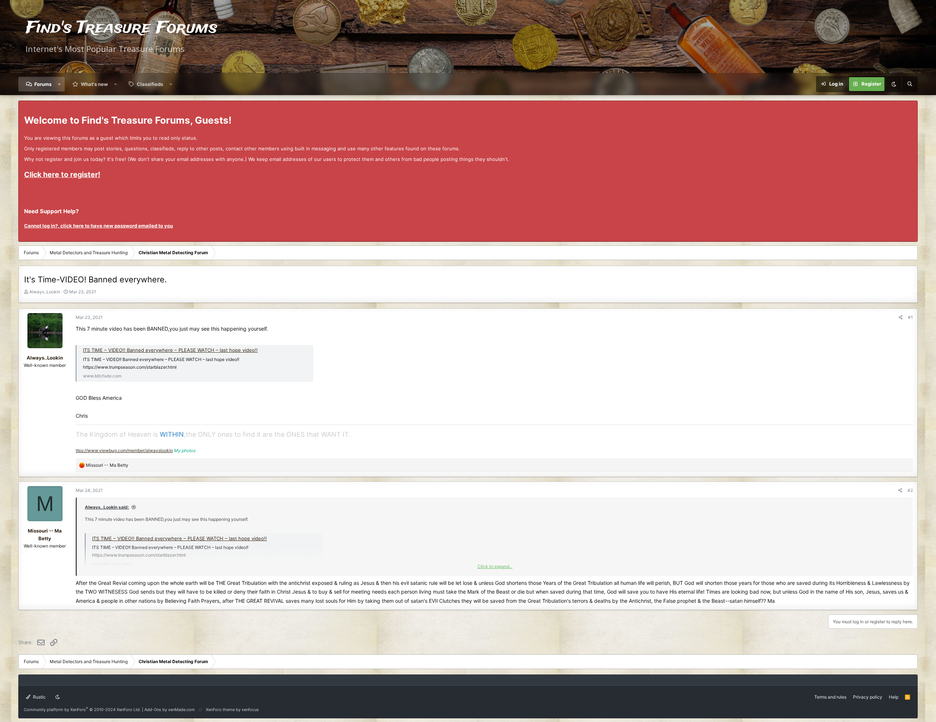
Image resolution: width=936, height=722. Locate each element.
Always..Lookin (44, 291)
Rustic (39, 697)
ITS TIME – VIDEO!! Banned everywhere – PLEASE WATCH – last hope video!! (170, 350)
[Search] (910, 84)
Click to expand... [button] (495, 566)
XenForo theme (220, 709)
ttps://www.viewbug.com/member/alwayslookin (124, 450)
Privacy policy (867, 697)
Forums (43, 84)
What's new (94, 84)
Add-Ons (152, 709)
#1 (910, 317)
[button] (59, 84)
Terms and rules (830, 697)
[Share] (900, 317)
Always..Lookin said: (107, 507)
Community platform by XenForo (82, 709)
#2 (910, 490)
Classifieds (150, 84)
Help (893, 697)
